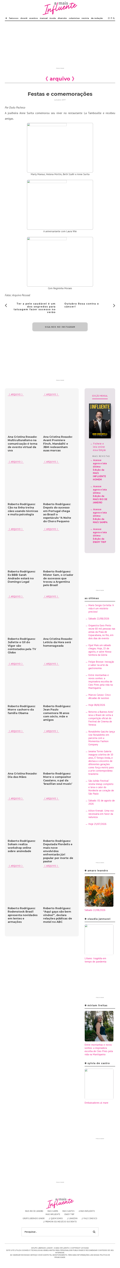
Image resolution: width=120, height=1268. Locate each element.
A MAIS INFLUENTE (87, 1211)
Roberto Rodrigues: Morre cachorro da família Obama (21, 710)
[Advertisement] (60, 45)
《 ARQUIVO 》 (51, 394)
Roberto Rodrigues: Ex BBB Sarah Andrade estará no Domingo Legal (21, 576)
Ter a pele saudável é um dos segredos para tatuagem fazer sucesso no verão (35, 308)
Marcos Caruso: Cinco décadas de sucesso (99, 696)
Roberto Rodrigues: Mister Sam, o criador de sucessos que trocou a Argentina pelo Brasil (58, 578)
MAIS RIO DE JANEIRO (34, 1211)
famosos (13, 18)
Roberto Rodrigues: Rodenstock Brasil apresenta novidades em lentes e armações (22, 915)
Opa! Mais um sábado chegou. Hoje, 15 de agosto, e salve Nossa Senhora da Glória (99, 650)
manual (44, 18)
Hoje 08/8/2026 (96, 705)
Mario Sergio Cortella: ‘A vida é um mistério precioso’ (101, 608)
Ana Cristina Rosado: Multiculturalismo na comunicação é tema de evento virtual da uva (22, 443)
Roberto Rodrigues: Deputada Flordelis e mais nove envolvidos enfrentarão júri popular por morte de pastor (58, 851)
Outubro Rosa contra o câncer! (81, 305)
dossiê (23, 18)
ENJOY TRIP (69, 1214)
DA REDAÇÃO (97, 18)
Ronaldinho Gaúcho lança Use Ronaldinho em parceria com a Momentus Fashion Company (101, 738)
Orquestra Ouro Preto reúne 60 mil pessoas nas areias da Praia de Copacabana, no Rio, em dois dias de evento (101, 632)
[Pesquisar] (113, 18)
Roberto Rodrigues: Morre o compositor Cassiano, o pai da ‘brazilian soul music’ (57, 778)
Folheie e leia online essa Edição (99, 447)
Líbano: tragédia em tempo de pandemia (95, 960)
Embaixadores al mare (96, 1102)
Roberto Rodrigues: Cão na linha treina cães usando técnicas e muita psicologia (23, 509)
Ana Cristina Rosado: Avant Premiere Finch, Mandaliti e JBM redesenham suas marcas (57, 443)
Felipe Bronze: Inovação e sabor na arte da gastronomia (101, 665)
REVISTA (85, 18)
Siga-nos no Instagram (60, 327)
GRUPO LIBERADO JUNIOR (33, 1218)
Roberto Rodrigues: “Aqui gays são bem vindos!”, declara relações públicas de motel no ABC (57, 915)
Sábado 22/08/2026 (98, 618)
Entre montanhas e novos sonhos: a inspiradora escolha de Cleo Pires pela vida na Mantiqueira (100, 681)
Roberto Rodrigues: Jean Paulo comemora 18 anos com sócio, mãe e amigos (57, 713)
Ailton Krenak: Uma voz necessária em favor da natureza (101, 814)
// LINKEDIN (72, 1218)
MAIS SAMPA (53, 1211)
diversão (62, 18)
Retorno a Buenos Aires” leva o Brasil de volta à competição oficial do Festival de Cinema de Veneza (101, 718)
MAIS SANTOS (68, 1211)
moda (52, 18)
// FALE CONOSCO (89, 1218)
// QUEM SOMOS (56, 1218)
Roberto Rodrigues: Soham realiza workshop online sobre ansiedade (21, 846)
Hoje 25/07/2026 (97, 824)
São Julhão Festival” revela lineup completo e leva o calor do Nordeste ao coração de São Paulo (101, 787)
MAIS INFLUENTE (53, 1214)
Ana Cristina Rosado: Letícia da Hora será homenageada (57, 642)
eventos (33, 18)
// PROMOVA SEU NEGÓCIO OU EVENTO (60, 1221)
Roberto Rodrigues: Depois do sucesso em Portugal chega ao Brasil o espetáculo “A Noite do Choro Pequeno (57, 513)
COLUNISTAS (74, 18)
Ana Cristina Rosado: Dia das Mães (22, 775)
